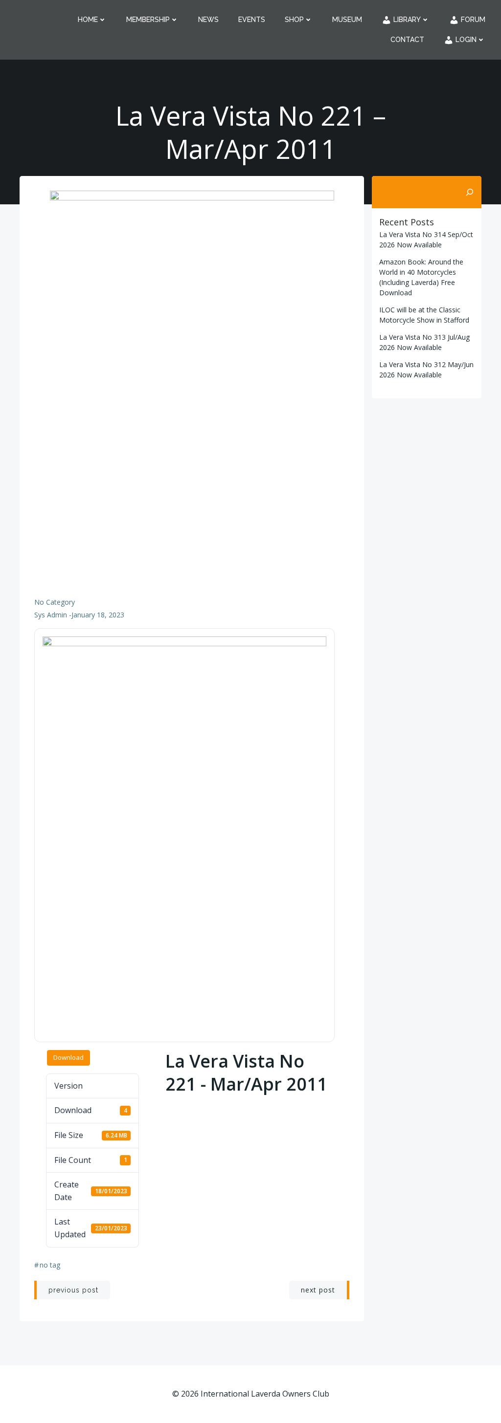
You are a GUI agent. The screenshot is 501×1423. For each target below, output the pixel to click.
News (208, 19)
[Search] (469, 192)
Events (251, 19)
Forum (472, 19)
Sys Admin (50, 614)
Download (68, 1057)
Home (88, 19)
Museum (347, 19)
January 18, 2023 (97, 614)
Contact (407, 40)
